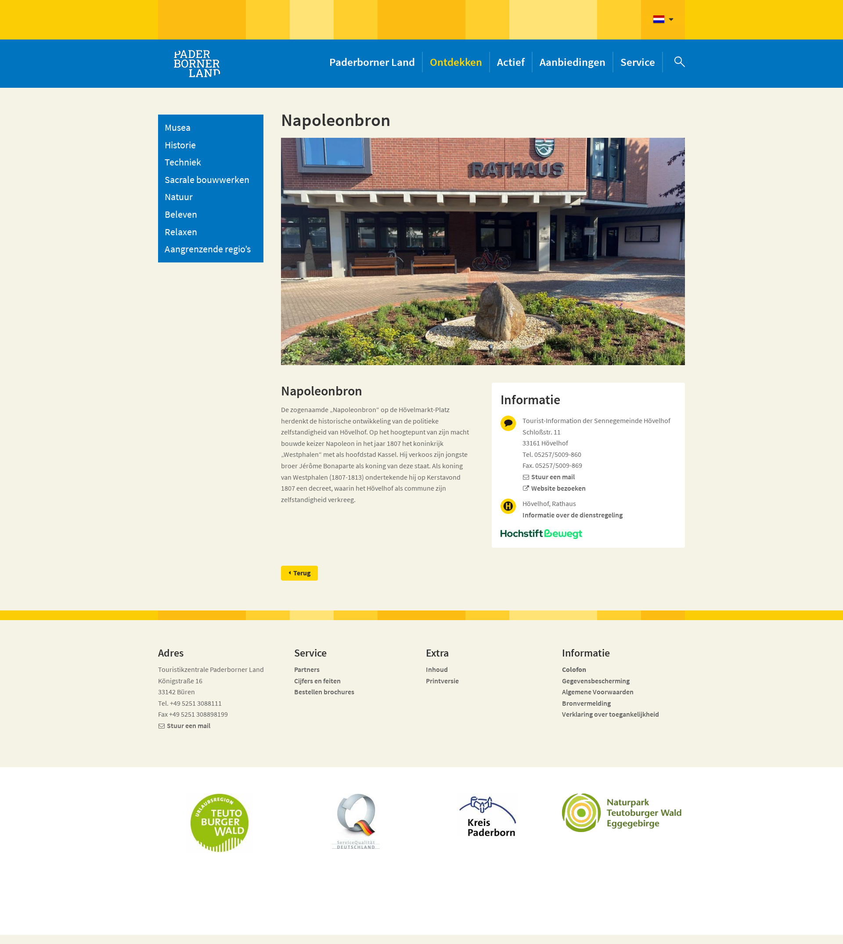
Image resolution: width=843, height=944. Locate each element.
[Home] (196, 63)
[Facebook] (607, 931)
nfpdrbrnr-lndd (358, 927)
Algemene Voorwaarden (598, 691)
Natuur (179, 196)
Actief (511, 62)
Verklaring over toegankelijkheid (610, 714)
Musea (178, 127)
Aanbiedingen (572, 62)
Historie (180, 145)
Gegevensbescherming (596, 680)
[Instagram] (623, 931)
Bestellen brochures (324, 691)
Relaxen (181, 232)
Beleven (181, 214)
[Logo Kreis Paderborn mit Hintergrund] (487, 814)
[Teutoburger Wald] (219, 822)
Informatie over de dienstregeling (572, 514)
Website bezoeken (558, 488)
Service (637, 62)
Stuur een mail (553, 476)
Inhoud (437, 669)
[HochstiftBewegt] (588, 534)
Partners (307, 669)
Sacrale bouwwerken (207, 179)
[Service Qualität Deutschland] (356, 821)
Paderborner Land (372, 62)
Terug (302, 572)
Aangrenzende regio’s (208, 249)
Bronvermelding (587, 703)
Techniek (183, 162)
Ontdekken (456, 62)
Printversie (442, 680)
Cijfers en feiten (317, 680)
